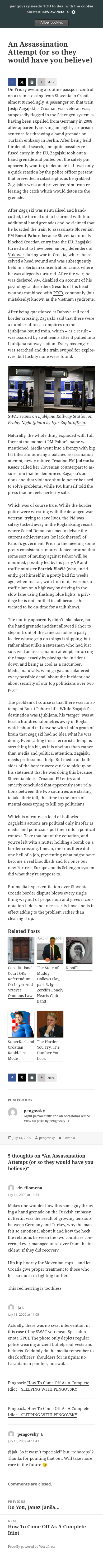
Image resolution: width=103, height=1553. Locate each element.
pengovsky (47, 1138)
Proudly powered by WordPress (31, 1546)
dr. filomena (29, 1187)
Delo (81, 422)
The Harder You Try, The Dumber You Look (48, 1050)
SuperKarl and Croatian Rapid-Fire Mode (21, 1050)
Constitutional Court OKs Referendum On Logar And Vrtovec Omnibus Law (20, 981)
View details (58, 12)
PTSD (58, 292)
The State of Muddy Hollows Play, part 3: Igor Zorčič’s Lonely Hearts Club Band (50, 984)
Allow (51, 22)
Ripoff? (72, 967)
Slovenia (69, 1138)
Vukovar (16, 254)
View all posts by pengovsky (45, 1121)
